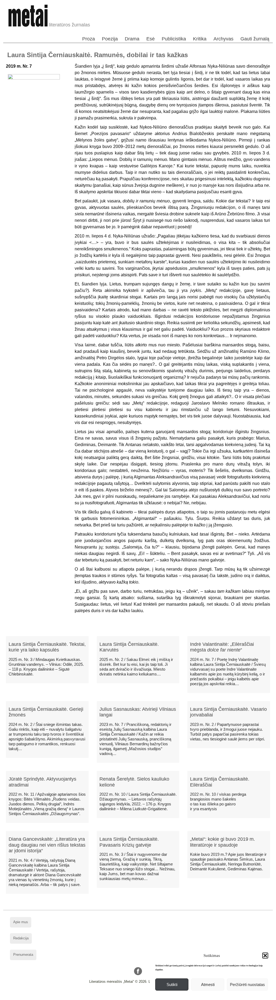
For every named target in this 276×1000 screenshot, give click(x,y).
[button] (265, 955)
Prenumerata (23, 955)
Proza (88, 39)
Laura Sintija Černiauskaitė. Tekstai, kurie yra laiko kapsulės (47, 647)
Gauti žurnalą (254, 39)
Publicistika (174, 39)
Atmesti (208, 984)
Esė (150, 39)
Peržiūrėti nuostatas (247, 984)
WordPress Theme (142, 995)
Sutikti (172, 984)
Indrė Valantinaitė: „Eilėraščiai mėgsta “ (222, 647)
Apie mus (20, 922)
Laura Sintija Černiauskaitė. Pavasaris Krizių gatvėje (129, 842)
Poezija (110, 39)
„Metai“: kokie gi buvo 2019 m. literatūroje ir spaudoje (222, 842)
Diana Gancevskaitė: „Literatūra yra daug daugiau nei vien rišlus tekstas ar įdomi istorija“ (47, 844)
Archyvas (223, 39)
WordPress (117, 995)
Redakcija (21, 938)
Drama (132, 39)
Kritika (199, 39)
